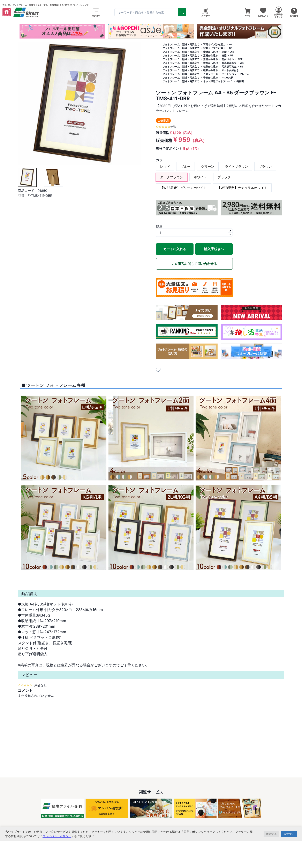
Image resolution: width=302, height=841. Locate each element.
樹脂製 (240, 81)
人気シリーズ (210, 73)
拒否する (271, 833)
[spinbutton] (194, 233)
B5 (230, 48)
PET (240, 59)
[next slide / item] (281, 31)
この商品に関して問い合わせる (194, 264)
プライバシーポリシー (57, 836)
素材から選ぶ (210, 51)
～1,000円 (228, 77)
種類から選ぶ (210, 62)
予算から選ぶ (210, 77)
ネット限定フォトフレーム (218, 81)
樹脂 (224, 51)
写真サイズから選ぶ (214, 44)
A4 (231, 44)
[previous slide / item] (21, 31)
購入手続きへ (214, 249)
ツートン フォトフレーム (235, 73)
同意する (289, 833)
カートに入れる (174, 249)
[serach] (182, 12)
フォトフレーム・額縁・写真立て (181, 44)
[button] (141, 34)
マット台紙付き (230, 70)
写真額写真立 (229, 62)
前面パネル (228, 59)
